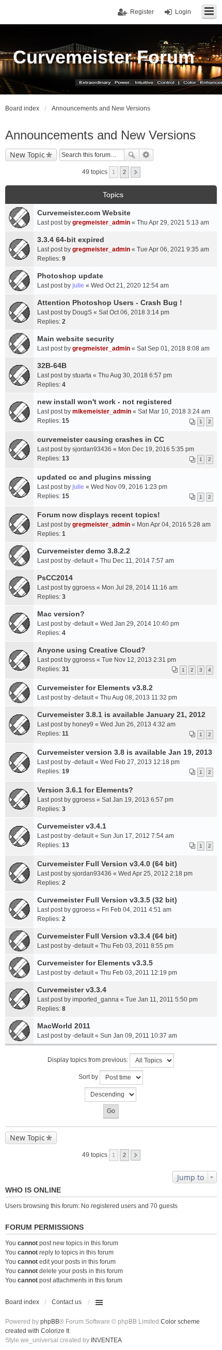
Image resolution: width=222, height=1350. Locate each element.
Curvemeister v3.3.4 (71, 990)
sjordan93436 (92, 449)
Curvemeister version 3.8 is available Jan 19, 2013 (124, 752)
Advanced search (146, 155)
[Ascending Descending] (111, 1094)
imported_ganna (95, 999)
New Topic (27, 155)
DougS (82, 312)
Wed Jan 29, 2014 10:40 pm (139, 623)
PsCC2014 (55, 578)
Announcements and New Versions (100, 135)
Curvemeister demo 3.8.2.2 (83, 551)
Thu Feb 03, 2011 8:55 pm (136, 945)
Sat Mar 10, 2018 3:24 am (174, 411)
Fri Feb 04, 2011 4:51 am (136, 909)
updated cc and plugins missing (94, 477)
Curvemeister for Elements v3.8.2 (95, 688)
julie (78, 285)
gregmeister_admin (101, 222)
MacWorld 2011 (63, 1026)
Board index (22, 1302)
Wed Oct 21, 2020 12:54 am (130, 285)
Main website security (75, 339)
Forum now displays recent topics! (98, 515)
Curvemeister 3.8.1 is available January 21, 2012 (121, 714)
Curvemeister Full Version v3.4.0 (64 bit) (107, 864)
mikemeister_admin (101, 411)
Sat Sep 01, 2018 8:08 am (173, 348)
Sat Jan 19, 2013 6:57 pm (137, 799)
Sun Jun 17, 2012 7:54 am (137, 835)
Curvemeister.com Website (84, 213)
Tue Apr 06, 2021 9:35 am (173, 249)
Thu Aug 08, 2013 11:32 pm (138, 697)
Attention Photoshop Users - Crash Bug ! (109, 302)
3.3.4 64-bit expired (70, 239)
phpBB (49, 1321)
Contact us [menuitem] (67, 1302)
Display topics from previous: (88, 1059)
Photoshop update (70, 276)
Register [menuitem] (142, 11)
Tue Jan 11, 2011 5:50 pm (161, 999)
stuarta (81, 375)
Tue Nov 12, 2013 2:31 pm (139, 659)
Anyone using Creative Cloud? (91, 650)
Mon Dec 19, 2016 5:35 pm (156, 449)
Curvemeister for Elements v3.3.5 (95, 963)
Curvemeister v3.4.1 (71, 826)
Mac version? (61, 614)
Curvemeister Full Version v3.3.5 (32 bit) (107, 900)
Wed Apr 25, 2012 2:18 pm (155, 873)
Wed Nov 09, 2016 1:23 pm (129, 486)
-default (82, 560)
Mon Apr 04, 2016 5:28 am (174, 524)
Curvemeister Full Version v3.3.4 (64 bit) (107, 936)
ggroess (83, 587)
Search (131, 155)
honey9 (82, 724)
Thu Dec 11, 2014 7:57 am (137, 560)
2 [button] (124, 172)
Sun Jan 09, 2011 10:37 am (138, 1035)
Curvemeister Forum (104, 57)
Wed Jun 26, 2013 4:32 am (138, 724)
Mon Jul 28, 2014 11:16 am (140, 587)
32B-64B (52, 365)
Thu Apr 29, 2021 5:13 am (173, 222)
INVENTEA (106, 1340)
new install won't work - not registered (104, 402)
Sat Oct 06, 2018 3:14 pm (134, 312)
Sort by (89, 1077)
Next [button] (135, 172)
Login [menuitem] (183, 11)
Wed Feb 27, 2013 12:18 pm (140, 762)
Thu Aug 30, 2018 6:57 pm (135, 375)
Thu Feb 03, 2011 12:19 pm (138, 972)
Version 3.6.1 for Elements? (85, 790)
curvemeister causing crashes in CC (100, 439)
